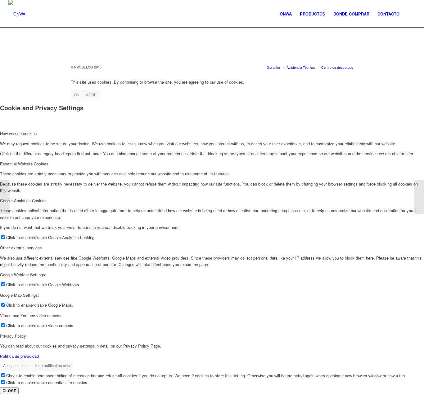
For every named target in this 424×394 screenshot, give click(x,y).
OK (76, 94)
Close (9, 390)
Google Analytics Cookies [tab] (23, 201)
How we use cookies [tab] (18, 133)
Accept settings (16, 365)
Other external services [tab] (21, 248)
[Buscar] (410, 14)
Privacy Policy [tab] (13, 336)
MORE (91, 94)
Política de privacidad (19, 356)
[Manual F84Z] (5, 197)
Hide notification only (52, 365)
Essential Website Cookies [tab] (24, 164)
